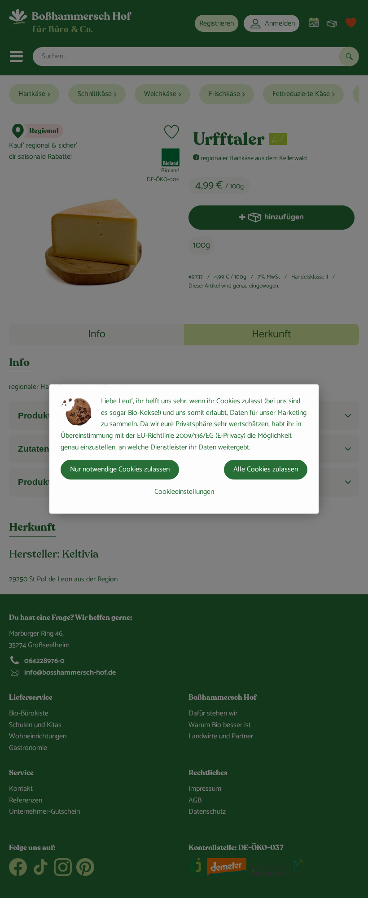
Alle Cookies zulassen (265, 469)
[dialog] (184, 449)
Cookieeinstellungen (184, 492)
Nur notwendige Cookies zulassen (120, 469)
